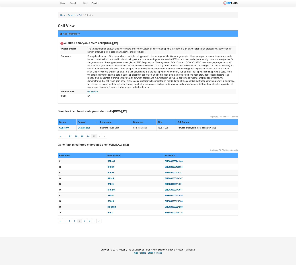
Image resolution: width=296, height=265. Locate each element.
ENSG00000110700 (174, 201)
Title (160, 122)
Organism (138, 122)
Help (85, 3)
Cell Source (183, 122)
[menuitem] (63, 3)
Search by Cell (75, 15)
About (95, 3)
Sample (82, 122)
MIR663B (111, 206)
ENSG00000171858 (174, 195)
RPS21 (110, 195)
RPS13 (110, 201)
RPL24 (110, 183)
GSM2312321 (84, 127)
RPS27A (111, 189)
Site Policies (140, 252)
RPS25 (110, 172)
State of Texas (155, 252)
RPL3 (110, 212)
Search (73, 3)
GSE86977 (92, 91)
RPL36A (111, 161)
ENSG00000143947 (174, 189)
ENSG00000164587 (174, 178)
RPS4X (110, 166)
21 (70, 136)
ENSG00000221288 (174, 206)
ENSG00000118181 (174, 172)
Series (62, 122)
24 (88, 136)
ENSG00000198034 (174, 166)
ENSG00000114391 (174, 183)
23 (82, 136)
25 (94, 136)
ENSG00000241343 (174, 161)
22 (76, 136)
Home (62, 3)
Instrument (106, 122)
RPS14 (110, 178)
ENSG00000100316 (174, 212)
